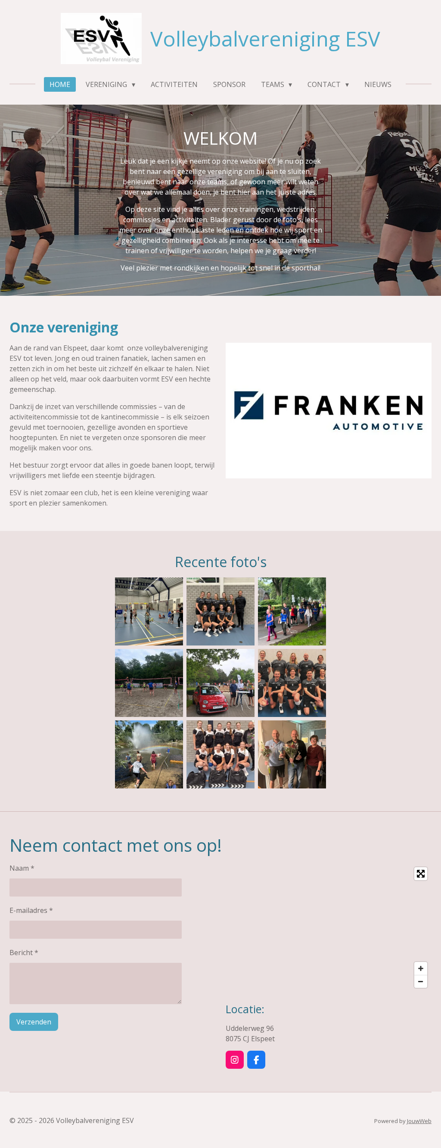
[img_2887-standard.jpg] (149, 754)
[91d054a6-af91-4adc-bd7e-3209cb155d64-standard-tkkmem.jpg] (292, 754)
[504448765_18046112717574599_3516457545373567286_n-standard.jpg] (292, 611)
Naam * (21, 868)
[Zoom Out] (420, 981)
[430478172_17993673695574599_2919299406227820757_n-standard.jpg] (292, 683)
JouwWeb (419, 1121)
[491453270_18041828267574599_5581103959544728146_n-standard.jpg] (149, 611)
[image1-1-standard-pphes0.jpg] (220, 754)
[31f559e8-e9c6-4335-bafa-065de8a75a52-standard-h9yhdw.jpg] (220, 611)
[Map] (329, 927)
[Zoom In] (420, 968)
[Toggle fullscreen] (420, 873)
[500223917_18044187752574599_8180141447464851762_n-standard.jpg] (220, 683)
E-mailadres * (31, 910)
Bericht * (23, 952)
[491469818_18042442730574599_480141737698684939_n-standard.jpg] (149, 683)
